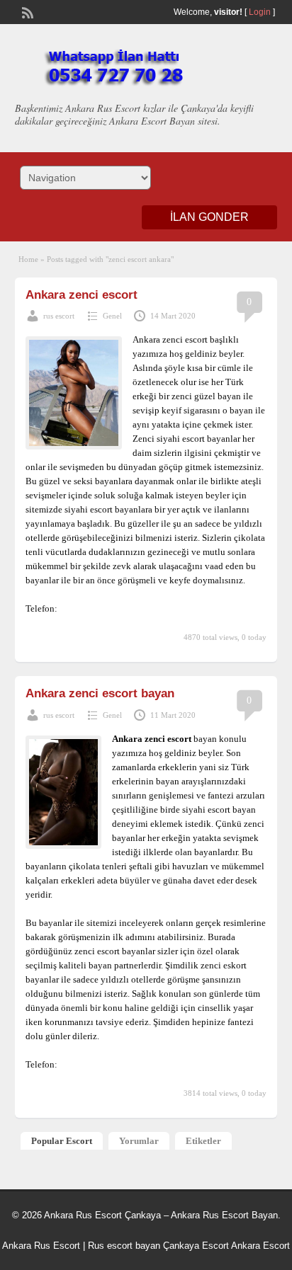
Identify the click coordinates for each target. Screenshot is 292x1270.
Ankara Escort (260, 1245)
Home (28, 259)
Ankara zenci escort (81, 295)
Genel (112, 315)
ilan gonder (209, 217)
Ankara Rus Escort (41, 1245)
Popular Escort (61, 1140)
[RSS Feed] (26, 11)
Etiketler (203, 1140)
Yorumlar (139, 1140)
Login (260, 12)
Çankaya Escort (196, 1245)
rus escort (58, 315)
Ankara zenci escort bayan (100, 693)
